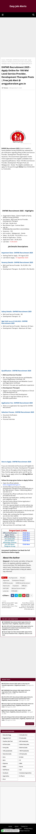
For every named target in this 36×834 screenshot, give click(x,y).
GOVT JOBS (6, 588)
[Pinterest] (23, 595)
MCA (4, 760)
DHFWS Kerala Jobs (8, 583)
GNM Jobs (24, 585)
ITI (20, 760)
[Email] (27, 595)
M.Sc (4, 757)
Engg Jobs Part (7, 738)
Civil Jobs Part (23, 735)
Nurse (21, 766)
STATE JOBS (9, 60)
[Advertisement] (18, 37)
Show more (29, 724)
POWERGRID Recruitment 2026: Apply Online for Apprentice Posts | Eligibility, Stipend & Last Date (16, 623)
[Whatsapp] (20, 595)
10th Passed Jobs (24, 751)
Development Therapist (18, 580)
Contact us (24, 826)
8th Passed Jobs (23, 741)
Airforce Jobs (6, 744)
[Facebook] (12, 595)
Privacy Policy (28, 828)
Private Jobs (22, 738)
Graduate (5, 773)
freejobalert (16, 585)
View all (30, 619)
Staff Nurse (6, 770)
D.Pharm (22, 776)
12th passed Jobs (7, 751)
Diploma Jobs (6, 585)
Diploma (5, 763)
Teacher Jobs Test (8, 741)
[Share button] (31, 595)
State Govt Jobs (7, 754)
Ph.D (4, 779)
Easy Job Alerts (18, 6)
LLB (20, 770)
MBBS (4, 766)
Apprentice (6, 776)
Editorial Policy (8, 828)
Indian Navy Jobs (24, 744)
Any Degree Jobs (13, 578)
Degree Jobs (6, 580)
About (16, 826)
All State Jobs (23, 754)
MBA (20, 763)
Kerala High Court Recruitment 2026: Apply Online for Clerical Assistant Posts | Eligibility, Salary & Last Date (17, 633)
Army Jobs (6, 747)
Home (3, 60)
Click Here (26, 533)
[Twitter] (16, 595)
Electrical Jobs (23, 747)
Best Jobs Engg (7, 735)
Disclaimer (18, 828)
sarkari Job (5, 591)
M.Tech (21, 757)
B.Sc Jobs (22, 578)
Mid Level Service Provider (18, 588)
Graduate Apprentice (25, 773)
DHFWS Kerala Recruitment (23, 583)
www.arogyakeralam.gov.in (11, 485)
